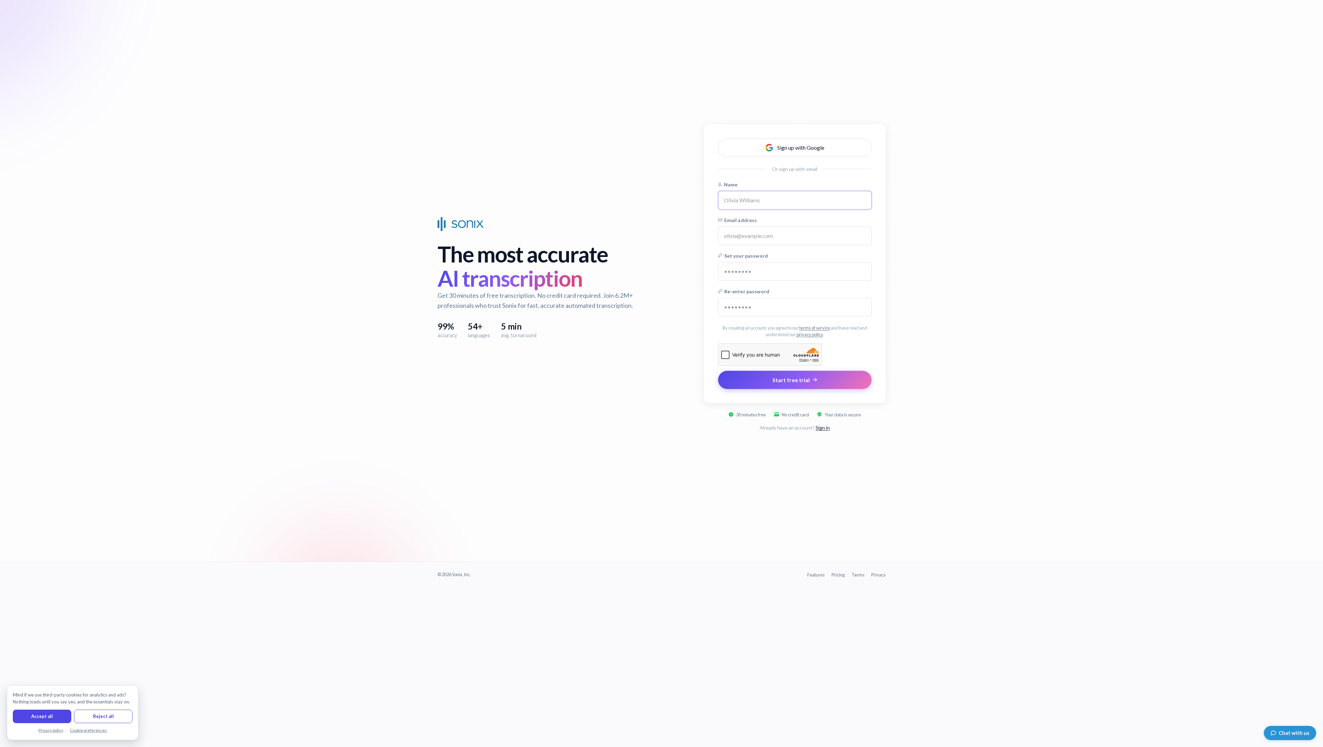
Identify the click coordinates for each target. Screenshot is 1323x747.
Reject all (103, 716)
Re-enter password (746, 291)
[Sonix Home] (461, 224)
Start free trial (791, 380)
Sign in (823, 428)
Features (816, 575)
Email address (740, 220)
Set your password (746, 256)
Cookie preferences (88, 730)
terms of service (814, 328)
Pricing (838, 575)
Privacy (878, 575)
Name (731, 184)
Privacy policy (50, 730)
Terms (858, 575)
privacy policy (810, 334)
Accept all (42, 716)
